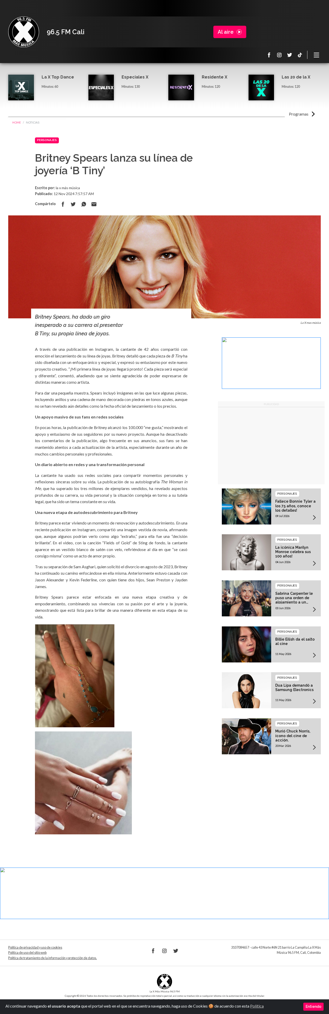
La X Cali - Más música (23, 31)
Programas (298, 113)
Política (257, 1005)
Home (16, 122)
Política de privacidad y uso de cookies (35, 947)
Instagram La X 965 (279, 55)
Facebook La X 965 (269, 55)
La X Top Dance (58, 77)
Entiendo (313, 1006)
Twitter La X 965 (290, 55)
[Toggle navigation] (317, 55)
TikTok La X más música (300, 55)
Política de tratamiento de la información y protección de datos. (52, 958)
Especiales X (135, 77)
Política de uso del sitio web (27, 953)
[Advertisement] (271, 446)
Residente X (214, 77)
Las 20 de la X (296, 77)
